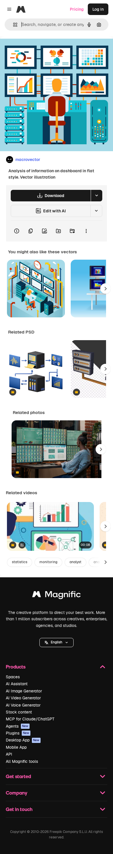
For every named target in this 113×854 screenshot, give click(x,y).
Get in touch (19, 809)
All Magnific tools (22, 761)
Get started (18, 776)
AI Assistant (17, 683)
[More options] (86, 231)
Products (15, 667)
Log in (98, 9)
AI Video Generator (23, 698)
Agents (17, 726)
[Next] (105, 288)
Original (37, 49)
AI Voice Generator (23, 705)
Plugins (17, 733)
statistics (19, 562)
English (56, 642)
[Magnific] (56, 595)
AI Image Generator (24, 691)
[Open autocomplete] (13, 25)
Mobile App (16, 747)
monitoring (48, 562)
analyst (75, 562)
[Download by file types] (96, 195)
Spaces (13, 676)
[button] (56, 642)
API (9, 754)
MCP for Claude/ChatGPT (30, 719)
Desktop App (22, 740)
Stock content (19, 712)
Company (16, 793)
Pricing (77, 9)
